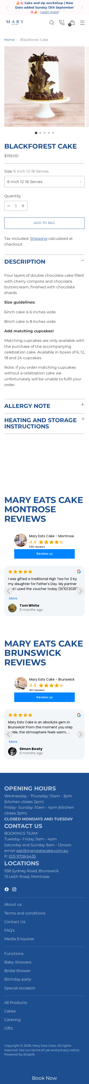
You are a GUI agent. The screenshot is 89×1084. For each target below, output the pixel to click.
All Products (15, 1002)
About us (13, 904)
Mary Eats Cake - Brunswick (52, 679)
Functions (13, 953)
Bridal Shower (17, 970)
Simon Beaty (30, 748)
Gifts (8, 1028)
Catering (12, 1019)
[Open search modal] (51, 22)
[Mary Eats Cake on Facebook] (7, 890)
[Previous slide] (8, 591)
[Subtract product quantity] (23, 206)
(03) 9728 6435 (22, 856)
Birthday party (17, 979)
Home (9, 40)
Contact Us (14, 921)
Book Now (44, 1078)
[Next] (82, 7)
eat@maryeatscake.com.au (42, 850)
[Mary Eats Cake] (15, 22)
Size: (26, 171)
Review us (45, 553)
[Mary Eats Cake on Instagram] (15, 890)
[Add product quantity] (9, 206)
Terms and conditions (24, 913)
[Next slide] (80, 591)
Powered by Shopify (19, 1054)
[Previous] (7, 7)
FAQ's (9, 930)
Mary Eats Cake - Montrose (51, 536)
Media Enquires (19, 938)
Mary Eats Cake (44, 1045)
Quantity (12, 196)
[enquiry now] (62, 22)
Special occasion (19, 988)
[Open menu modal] (82, 22)
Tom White (29, 605)
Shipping (38, 238)
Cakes (10, 1011)
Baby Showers (17, 962)
